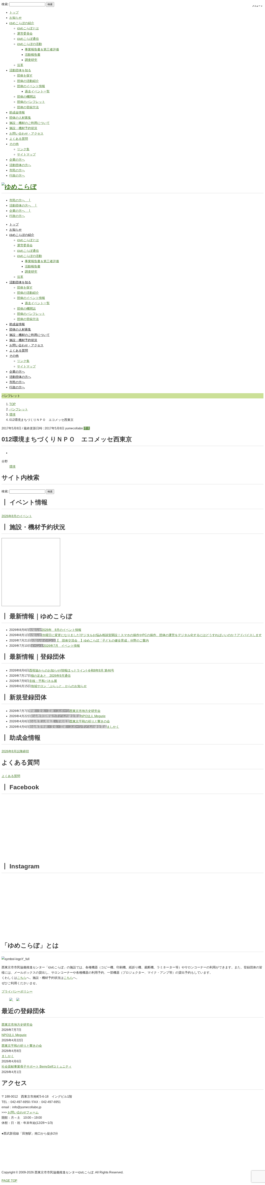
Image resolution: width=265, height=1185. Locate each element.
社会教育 (37, 716)
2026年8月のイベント (17, 516)
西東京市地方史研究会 (84, 711)
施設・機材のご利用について (29, 123)
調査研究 (31, 60)
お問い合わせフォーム (23, 1112)
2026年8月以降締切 (15, 751)
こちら (21, 977)
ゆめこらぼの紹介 (21, 23)
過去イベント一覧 (37, 91)
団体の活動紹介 (28, 81)
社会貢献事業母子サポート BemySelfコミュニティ (37, 1066)
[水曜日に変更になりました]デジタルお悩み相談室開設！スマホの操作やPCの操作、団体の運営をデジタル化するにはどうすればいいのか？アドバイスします (152, 635)
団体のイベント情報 (31, 86)
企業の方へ (17, 159)
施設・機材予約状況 (23, 128)
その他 (14, 144)
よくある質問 (18, 138)
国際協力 (49, 716)
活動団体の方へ (20, 165)
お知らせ (15, 17)
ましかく (113, 726)
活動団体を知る (20, 70)
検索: (5, 4)
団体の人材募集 (20, 117)
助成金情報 (17, 112)
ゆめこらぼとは (28, 28)
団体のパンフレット (31, 101)
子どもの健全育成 (68, 716)
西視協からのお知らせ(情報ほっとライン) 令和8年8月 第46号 (71, 670)
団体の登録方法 (28, 107)
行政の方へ (17, 175)
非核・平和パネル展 (43, 681)
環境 (87, 428)
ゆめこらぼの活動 (29, 44)
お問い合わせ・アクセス (26, 133)
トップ (14, 12)
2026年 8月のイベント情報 (61, 629)
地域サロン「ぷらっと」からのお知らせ (59, 686)
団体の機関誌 (26, 96)
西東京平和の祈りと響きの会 (89, 721)
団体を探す (25, 75)
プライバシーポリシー (17, 991)
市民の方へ (17, 170)
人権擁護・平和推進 (55, 721)
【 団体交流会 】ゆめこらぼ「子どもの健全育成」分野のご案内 (102, 640)
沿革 (20, 65)
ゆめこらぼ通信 (28, 38)
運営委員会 (25, 33)
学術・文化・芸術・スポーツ (49, 711)
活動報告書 (32, 54)
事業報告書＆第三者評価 (42, 49)
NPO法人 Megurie (93, 716)
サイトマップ (26, 154)
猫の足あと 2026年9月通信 (51, 675)
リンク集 (23, 149)
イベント (49, 640)
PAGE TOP (9, 1180)
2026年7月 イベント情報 (61, 645)
